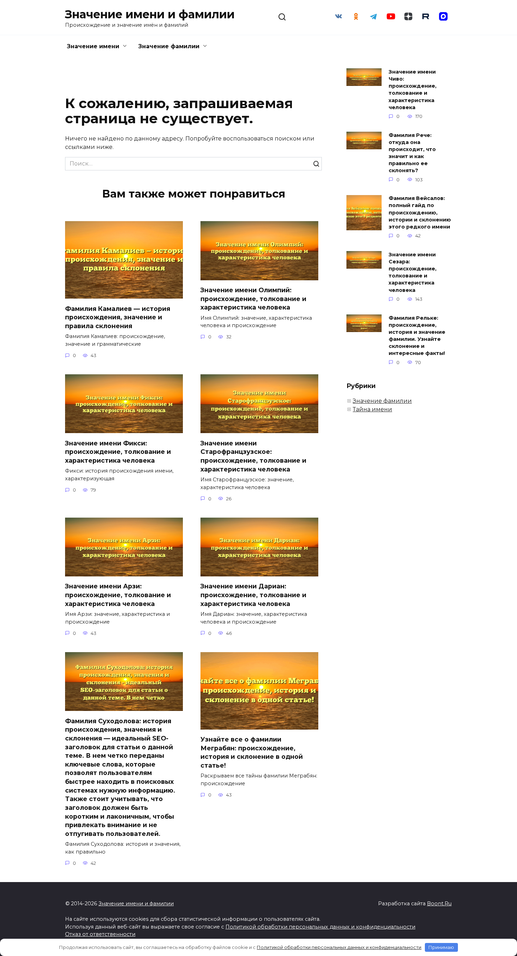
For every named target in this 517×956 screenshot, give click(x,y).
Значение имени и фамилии (150, 14)
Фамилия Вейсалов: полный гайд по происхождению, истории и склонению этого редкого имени (420, 212)
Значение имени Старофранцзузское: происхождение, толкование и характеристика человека (253, 456)
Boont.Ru (439, 903)
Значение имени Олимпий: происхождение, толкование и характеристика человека (253, 298)
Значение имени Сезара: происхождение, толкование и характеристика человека (412, 272)
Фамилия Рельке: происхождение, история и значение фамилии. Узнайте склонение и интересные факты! (417, 336)
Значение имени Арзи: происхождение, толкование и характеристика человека (118, 594)
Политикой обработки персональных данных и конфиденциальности (320, 927)
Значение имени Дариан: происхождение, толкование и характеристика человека (253, 594)
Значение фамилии (168, 46)
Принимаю (441, 947)
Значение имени (93, 46)
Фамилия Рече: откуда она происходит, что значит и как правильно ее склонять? (412, 153)
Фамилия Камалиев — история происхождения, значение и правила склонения (117, 317)
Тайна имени (372, 409)
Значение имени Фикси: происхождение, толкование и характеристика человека (118, 451)
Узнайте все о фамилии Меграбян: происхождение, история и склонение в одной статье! (251, 752)
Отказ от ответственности (100, 934)
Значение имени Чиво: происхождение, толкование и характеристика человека (412, 90)
